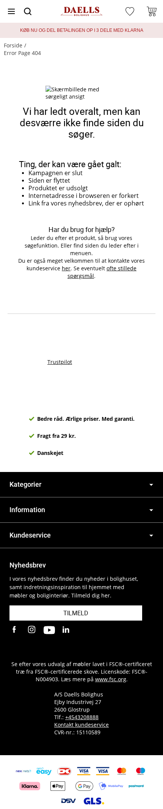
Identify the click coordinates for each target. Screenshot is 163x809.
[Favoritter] (130, 11)
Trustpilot (59, 361)
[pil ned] (151, 484)
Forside (13, 45)
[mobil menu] (11, 11)
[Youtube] (49, 630)
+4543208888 (82, 717)
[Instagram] (32, 630)
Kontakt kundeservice (81, 724)
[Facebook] (15, 630)
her (66, 268)
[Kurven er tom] (151, 11)
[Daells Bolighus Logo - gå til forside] (81, 11)
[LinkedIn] (66, 630)
